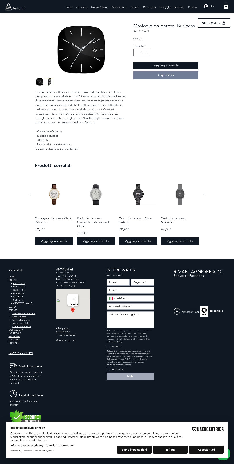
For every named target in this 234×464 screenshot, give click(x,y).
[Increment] (147, 52)
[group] (117, 210)
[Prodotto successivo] (204, 194)
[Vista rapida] (54, 194)
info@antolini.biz (71, 279)
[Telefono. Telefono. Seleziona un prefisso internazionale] (112, 298)
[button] (226, 6)
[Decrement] (136, 52)
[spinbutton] (142, 52)
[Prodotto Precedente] (29, 194)
